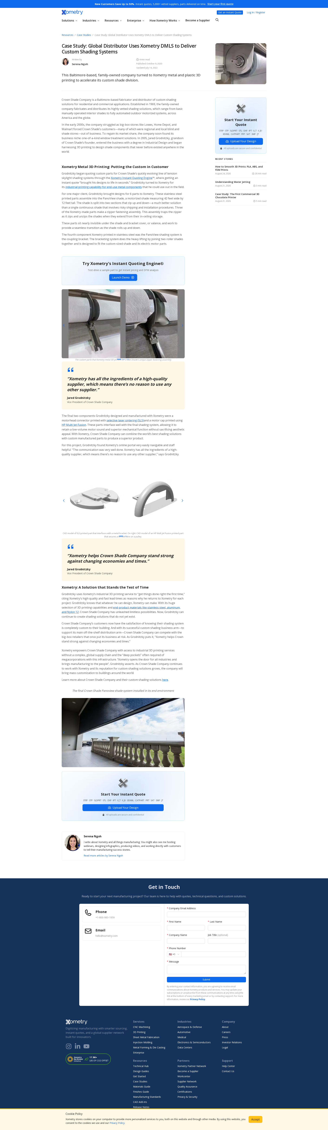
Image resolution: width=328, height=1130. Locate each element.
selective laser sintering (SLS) (125, 420)
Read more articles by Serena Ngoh (103, 855)
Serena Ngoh (80, 64)
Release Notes (141, 1107)
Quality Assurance (187, 1086)
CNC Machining (141, 1027)
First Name (174, 921)
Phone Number (176, 948)
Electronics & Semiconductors (194, 1042)
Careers (226, 1032)
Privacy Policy (117, 1123)
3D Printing (139, 1032)
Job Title (218, 935)
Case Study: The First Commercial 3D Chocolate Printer (237, 196)
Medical (181, 1037)
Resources (67, 35)
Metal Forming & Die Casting (149, 1047)
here (165, 680)
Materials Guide (141, 1086)
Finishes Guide (141, 1091)
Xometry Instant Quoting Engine (131, 178)
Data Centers (184, 1047)
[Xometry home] (72, 12)
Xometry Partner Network (191, 1066)
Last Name (215, 921)
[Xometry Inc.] (97, 1022)
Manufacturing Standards (147, 1096)
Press (225, 1037)
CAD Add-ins (140, 1102)
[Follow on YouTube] (86, 1046)
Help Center (228, 1066)
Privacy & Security (187, 1096)
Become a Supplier (198, 20)
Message (173, 961)
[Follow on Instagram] (69, 1046)
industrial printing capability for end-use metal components (103, 187)
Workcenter (183, 1076)
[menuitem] (71, 20)
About (225, 1027)
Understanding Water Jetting (232, 182)
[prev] (64, 325)
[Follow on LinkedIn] (77, 1046)
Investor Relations (232, 1042)
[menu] (164, 20)
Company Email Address (181, 908)
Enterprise (138, 1052)
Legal (225, 1047)
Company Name (177, 935)
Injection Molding (142, 1042)
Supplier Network (186, 1081)
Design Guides (141, 1071)
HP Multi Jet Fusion (74, 425)
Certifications (184, 1091)
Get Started (139, 1076)
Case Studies (84, 35)
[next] (182, 325)
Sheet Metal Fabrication (146, 1037)
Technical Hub (141, 1066)
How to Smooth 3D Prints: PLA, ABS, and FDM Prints (239, 168)
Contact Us (228, 1071)
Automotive (183, 1032)
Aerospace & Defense (189, 1027)
